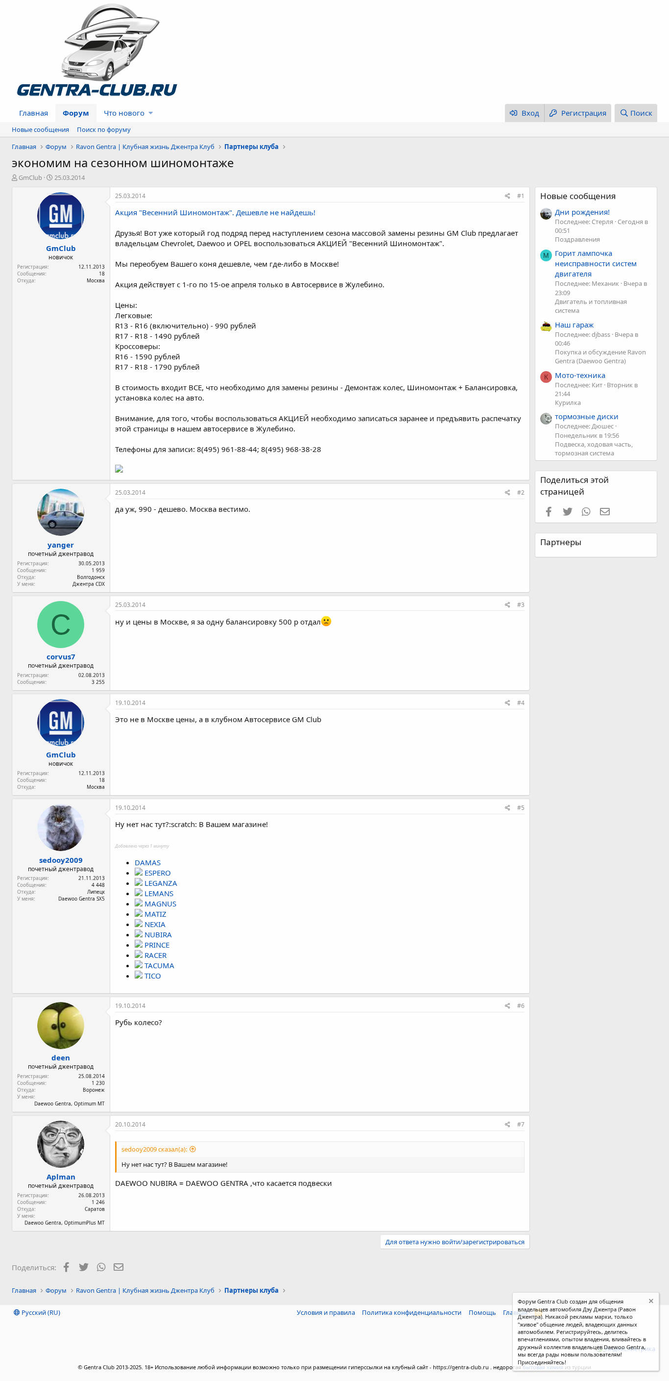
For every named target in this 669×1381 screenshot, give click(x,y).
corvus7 (61, 656)
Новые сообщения (40, 129)
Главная (33, 113)
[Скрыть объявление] (650, 1302)
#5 (521, 807)
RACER (155, 955)
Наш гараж (574, 324)
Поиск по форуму (104, 129)
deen (60, 1057)
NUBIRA (158, 934)
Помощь (482, 1312)
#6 (521, 1006)
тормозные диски (587, 416)
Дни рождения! (582, 212)
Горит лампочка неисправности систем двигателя (596, 263)
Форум (76, 113)
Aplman (61, 1176)
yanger (61, 545)
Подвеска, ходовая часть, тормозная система (594, 448)
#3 (521, 605)
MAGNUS (160, 903)
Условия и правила (326, 1312)
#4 (521, 703)
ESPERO (157, 873)
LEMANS (158, 893)
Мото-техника (580, 375)
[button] (150, 113)
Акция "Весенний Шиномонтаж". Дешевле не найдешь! (215, 212)
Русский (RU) (40, 1312)
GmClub (30, 177)
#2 (521, 492)
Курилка (568, 402)
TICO (152, 975)
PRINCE (156, 945)
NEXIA (155, 924)
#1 (521, 196)
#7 (521, 1124)
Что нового (124, 113)
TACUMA (159, 965)
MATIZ (155, 914)
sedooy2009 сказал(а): (154, 1149)
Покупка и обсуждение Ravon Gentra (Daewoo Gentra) (600, 356)
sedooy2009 (61, 860)
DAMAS (148, 862)
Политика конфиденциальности (411, 1312)
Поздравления (577, 239)
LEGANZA (160, 883)
